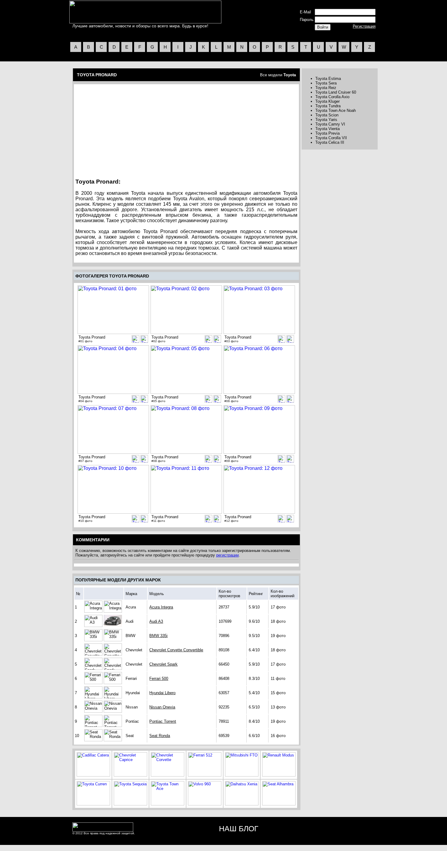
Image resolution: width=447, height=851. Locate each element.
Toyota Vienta (327, 128)
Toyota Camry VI (330, 124)
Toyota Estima (328, 78)
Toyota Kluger (327, 101)
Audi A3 (156, 621)
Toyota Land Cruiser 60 (335, 92)
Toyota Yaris (326, 119)
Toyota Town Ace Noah (335, 110)
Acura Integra (161, 607)
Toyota (289, 75)
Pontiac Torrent (162, 721)
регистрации (227, 555)
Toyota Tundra (328, 106)
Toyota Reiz (325, 87)
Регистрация (364, 26)
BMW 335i (158, 635)
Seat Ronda (159, 735)
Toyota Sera (326, 83)
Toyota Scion (326, 115)
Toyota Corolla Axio (332, 97)
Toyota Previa (327, 133)
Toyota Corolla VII (331, 138)
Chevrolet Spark (163, 664)
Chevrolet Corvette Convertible (176, 650)
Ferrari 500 (158, 678)
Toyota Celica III (329, 142)
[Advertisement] (127, 129)
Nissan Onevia (162, 707)
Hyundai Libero (162, 693)
